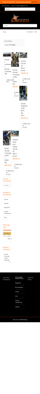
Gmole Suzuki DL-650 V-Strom (23, 66)
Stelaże (6, 203)
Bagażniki (7, 207)
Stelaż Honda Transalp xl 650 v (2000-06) (7, 155)
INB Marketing (23, 319)
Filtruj (6, 233)
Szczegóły (8, 80)
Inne (5, 217)
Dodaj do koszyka (14, 94)
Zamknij (34, 2)
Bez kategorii (19, 287)
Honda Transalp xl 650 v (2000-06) (6, 257)
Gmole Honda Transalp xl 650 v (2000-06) (16, 77)
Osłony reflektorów (18, 301)
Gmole (6, 199)
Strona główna (30, 32)
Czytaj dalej (6, 81)
